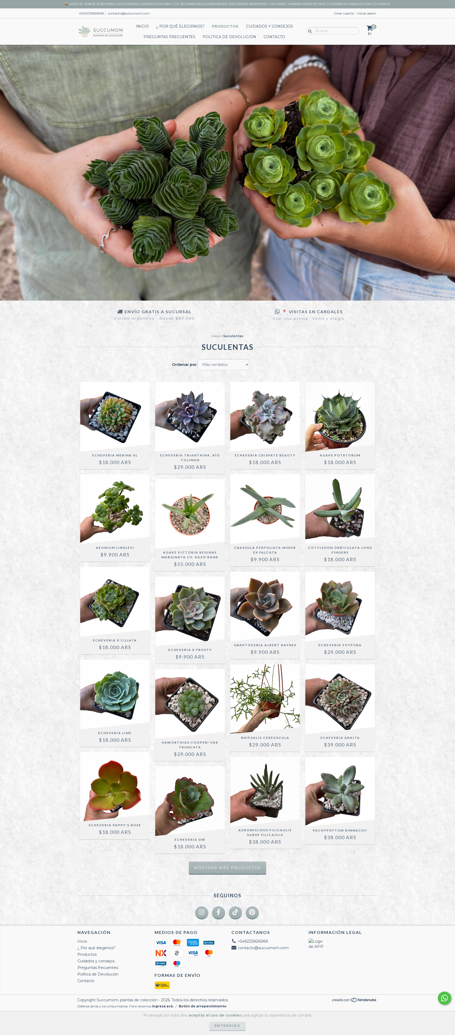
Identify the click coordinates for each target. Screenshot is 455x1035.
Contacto (274, 36)
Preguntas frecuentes (169, 36)
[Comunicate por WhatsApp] (444, 998)
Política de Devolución (229, 36)
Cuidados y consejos (269, 26)
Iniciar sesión (366, 13)
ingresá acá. (163, 1006)
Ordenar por (184, 364)
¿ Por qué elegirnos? (180, 26)
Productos (225, 26)
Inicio (142, 26)
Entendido (227, 1026)
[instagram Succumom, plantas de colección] (201, 912)
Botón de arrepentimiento (202, 1006)
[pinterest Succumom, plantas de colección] (252, 912)
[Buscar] (308, 30)
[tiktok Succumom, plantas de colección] (235, 912)
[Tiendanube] (355, 1001)
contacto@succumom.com (129, 13)
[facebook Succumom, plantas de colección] (218, 912)
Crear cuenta (344, 13)
